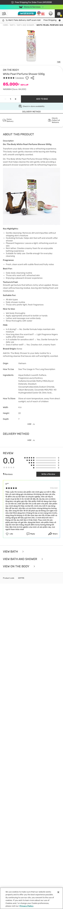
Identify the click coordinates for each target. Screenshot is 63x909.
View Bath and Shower (20, 559)
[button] (59, 13)
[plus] (15, 99)
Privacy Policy (26, 906)
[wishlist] (27, 78)
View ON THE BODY (16, 566)
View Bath (11, 551)
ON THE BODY (11, 69)
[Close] (58, 892)
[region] (31, 898)
